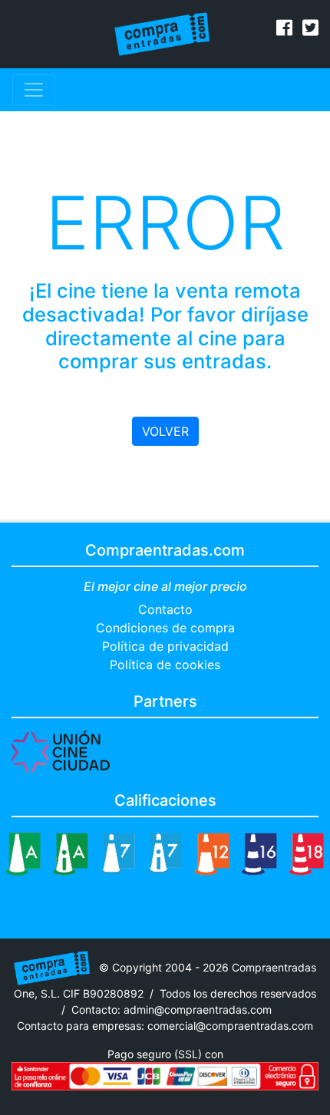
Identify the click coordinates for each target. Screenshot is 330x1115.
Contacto (165, 609)
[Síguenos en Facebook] (284, 30)
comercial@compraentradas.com (230, 1025)
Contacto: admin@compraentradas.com (171, 1009)
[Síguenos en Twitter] (310, 30)
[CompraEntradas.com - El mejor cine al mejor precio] (162, 33)
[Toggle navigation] (33, 89)
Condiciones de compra (165, 627)
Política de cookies (165, 664)
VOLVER (165, 431)
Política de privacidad (165, 646)
